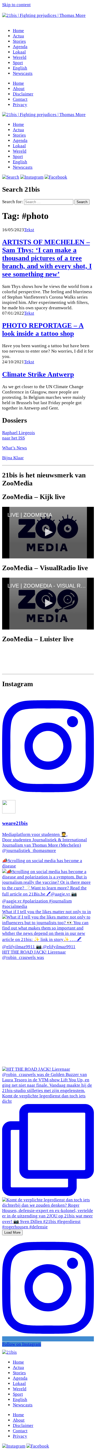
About (19, 88)
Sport (18, 62)
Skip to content (16, 4)
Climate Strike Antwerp (38, 374)
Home (18, 30)
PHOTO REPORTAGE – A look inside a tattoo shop (43, 329)
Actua (18, 35)
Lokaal (19, 52)
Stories (19, 41)
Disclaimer (23, 94)
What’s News (14, 447)
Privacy (20, 104)
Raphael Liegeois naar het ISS (18, 435)
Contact (20, 99)
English (20, 68)
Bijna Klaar (13, 457)
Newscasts (23, 73)
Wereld (19, 57)
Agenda (20, 46)
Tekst (29, 229)
